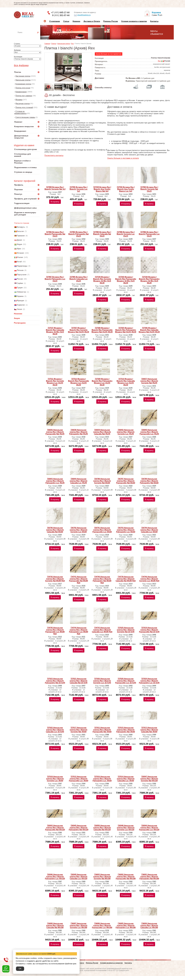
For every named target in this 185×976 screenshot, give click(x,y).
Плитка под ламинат (23, 96)
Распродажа (20, 323)
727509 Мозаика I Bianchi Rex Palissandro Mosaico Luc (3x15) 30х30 (102, 382)
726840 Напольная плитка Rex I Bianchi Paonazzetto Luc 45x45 (149, 432)
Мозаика (18, 100)
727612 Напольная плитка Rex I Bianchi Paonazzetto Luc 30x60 (78, 779)
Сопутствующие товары (25, 117)
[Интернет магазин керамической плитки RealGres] (24, 15)
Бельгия (20, 231)
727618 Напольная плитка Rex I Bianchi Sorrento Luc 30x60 (55, 779)
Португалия (21, 275)
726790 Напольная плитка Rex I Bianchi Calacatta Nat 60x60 (55, 530)
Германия (21, 236)
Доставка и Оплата (92, 21)
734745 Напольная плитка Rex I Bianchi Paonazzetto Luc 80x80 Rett (55, 631)
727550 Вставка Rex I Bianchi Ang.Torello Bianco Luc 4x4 (126, 189)
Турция (20, 288)
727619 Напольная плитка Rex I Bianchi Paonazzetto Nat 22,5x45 (149, 630)
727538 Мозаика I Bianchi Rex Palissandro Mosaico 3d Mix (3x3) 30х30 (149, 280)
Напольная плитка (22, 80)
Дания (19, 240)
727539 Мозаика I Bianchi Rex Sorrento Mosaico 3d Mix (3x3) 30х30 (102, 280)
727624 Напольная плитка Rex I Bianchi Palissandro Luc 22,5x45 (149, 681)
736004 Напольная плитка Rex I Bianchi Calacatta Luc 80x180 (149, 925)
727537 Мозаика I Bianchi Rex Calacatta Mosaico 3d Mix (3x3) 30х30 (55, 331)
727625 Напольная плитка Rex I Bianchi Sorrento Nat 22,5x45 (125, 630)
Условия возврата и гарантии (134, 21)
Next (89, 86)
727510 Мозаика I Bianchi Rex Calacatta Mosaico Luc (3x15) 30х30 (126, 382)
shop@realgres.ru (84, 15)
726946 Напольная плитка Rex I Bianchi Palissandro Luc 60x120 (55, 876)
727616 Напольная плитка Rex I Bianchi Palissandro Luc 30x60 (102, 779)
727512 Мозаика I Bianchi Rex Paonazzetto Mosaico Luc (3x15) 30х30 (78, 382)
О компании (54, 21)
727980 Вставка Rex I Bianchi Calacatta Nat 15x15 (102, 234)
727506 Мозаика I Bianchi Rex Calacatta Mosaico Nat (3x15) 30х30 (149, 330)
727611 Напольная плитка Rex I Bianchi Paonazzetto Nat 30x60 (102, 730)
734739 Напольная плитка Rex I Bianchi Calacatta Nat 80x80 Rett (126, 579)
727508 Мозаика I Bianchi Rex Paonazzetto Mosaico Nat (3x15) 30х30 (102, 330)
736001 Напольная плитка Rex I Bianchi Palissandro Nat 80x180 (149, 876)
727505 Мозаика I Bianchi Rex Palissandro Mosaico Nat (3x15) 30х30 (125, 330)
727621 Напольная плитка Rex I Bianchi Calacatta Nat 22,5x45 (78, 681)
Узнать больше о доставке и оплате (123, 158)
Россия (20, 279)
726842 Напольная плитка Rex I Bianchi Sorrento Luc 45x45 (125, 432)
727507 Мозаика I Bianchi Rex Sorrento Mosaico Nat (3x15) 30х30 (78, 330)
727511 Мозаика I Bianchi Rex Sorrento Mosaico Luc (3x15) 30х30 (55, 382)
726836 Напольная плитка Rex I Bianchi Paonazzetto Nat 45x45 (55, 432)
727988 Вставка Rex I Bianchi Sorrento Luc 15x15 (126, 234)
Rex (72, 43)
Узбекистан (21, 292)
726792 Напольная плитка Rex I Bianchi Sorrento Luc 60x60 (78, 530)
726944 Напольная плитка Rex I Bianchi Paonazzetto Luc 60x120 (149, 828)
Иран (19, 249)
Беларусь (21, 227)
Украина (20, 296)
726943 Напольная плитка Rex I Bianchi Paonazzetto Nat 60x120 (55, 828)
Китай (19, 262)
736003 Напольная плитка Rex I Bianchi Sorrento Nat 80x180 (102, 876)
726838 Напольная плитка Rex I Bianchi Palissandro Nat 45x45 (78, 432)
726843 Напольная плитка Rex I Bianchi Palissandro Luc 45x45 (55, 481)
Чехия (19, 309)
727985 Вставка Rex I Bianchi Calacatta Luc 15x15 (78, 279)
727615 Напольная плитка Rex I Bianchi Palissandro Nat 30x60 (125, 730)
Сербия (20, 283)
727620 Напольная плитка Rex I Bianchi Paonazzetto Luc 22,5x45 (125, 681)
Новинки (76, 21)
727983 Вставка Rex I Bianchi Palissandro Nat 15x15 (78, 234)
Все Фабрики (21, 65)
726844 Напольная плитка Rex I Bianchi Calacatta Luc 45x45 (78, 481)
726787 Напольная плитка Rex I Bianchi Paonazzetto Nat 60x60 (125, 481)
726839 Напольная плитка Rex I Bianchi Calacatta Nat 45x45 (102, 432)
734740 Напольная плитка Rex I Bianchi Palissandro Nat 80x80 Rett (102, 580)
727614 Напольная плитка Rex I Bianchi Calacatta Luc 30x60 (125, 779)
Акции (17, 318)
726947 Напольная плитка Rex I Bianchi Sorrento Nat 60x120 (149, 779)
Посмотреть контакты (53, 155)
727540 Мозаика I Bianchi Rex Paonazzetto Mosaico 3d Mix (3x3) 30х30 (125, 280)
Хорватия (21, 305)
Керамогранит (21, 92)
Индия (19, 244)
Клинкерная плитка (23, 84)
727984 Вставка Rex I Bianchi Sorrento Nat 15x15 (149, 189)
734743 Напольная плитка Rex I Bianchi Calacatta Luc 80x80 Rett (102, 630)
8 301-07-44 (60, 15)
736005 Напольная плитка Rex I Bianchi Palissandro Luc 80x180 (126, 925)
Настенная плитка (30, 36)
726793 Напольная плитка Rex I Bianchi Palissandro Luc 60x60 (125, 530)
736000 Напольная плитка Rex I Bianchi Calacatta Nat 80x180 (55, 925)
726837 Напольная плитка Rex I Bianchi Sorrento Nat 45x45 (149, 381)
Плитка (53, 43)
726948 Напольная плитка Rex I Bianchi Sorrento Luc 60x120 (125, 828)
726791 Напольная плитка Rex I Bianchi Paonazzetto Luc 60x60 (102, 530)
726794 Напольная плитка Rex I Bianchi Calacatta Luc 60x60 (149, 530)
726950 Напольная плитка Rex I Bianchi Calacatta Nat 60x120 (102, 828)
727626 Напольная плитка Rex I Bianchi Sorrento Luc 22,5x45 (102, 681)
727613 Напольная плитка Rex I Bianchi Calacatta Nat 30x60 (149, 730)
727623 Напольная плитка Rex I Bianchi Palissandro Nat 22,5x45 (55, 681)
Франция (20, 301)
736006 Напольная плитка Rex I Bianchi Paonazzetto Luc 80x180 (102, 925)
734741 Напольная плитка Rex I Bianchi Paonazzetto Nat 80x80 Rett (78, 580)
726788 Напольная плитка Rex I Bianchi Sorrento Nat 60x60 (102, 481)
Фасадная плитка (22, 104)
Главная (47, 43)
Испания (20, 253)
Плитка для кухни (22, 88)
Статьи (66, 21)
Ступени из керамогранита (20, 112)
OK (20, 968)
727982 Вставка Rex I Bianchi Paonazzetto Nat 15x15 (55, 234)
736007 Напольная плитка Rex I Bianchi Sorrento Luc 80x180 (78, 925)
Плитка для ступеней (24, 107)
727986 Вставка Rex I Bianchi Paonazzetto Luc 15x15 (149, 234)
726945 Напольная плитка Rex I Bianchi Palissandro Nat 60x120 (78, 828)
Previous (47, 86)
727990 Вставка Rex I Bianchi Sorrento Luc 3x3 (78, 189)
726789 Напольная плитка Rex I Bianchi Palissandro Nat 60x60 (149, 481)
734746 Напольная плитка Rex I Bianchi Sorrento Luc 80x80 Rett (149, 579)
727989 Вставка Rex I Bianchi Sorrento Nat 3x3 (55, 188)
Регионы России (110, 21)
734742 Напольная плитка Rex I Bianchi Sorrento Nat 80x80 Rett (55, 579)
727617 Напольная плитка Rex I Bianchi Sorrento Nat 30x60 (78, 730)
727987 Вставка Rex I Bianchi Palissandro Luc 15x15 (55, 279)
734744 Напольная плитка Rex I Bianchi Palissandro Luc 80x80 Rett (78, 631)
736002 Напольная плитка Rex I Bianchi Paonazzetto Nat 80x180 (126, 876)
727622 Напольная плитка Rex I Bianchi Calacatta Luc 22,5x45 (55, 730)
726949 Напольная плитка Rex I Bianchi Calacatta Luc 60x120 (78, 876)
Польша (20, 270)
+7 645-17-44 (60, 12)
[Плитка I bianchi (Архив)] (68, 67)
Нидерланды (22, 266)
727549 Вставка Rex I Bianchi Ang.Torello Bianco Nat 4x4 (102, 189)
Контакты (154, 21)
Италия (20, 257)
